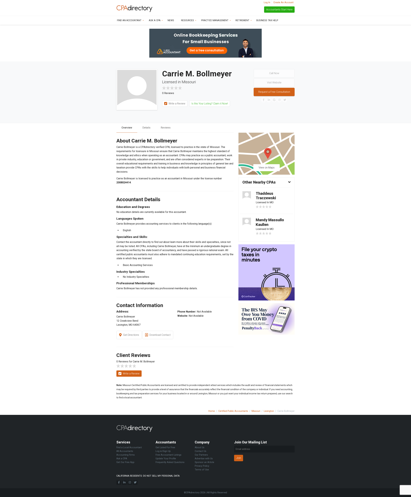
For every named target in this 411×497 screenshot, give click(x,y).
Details (146, 127)
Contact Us (200, 451)
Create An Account (283, 2)
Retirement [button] (242, 20)
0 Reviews (168, 93)
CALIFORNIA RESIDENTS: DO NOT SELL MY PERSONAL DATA (148, 476)
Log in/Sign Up (163, 451)
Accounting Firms (125, 455)
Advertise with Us (204, 458)
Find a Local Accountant (129, 447)
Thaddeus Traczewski (266, 195)
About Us (199, 447)
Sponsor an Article (204, 462)
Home (211, 411)
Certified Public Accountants (233, 411)
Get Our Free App (125, 462)
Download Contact (160, 334)
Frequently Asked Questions (170, 462)
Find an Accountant (129, 20)
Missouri (256, 411)
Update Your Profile (166, 458)
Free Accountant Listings (168, 455)
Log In (267, 2)
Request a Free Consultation (274, 91)
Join (238, 457)
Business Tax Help (267, 20)
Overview (127, 127)
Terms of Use (202, 469)
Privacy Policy (202, 466)
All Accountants (124, 451)
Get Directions (130, 334)
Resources (187, 20)
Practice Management (214, 20)
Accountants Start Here (279, 9)
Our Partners (201, 455)
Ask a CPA (155, 20)
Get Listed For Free (165, 447)
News (171, 20)
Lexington (269, 411)
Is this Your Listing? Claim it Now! (209, 103)
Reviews (166, 127)
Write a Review (176, 103)
